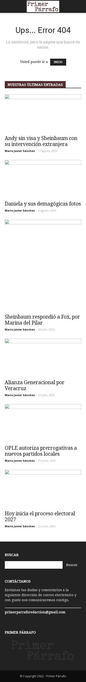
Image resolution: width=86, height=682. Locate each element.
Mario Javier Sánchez (20, 151)
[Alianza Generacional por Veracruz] (43, 357)
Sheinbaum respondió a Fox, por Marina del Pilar (42, 320)
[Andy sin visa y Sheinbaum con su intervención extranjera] (43, 113)
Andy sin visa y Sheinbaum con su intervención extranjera (41, 141)
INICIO (58, 62)
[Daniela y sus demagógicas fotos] (43, 179)
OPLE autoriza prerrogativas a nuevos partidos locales (41, 451)
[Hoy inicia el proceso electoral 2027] (43, 488)
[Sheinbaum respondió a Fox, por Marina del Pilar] (43, 265)
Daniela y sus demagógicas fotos (43, 204)
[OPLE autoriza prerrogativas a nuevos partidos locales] (43, 423)
